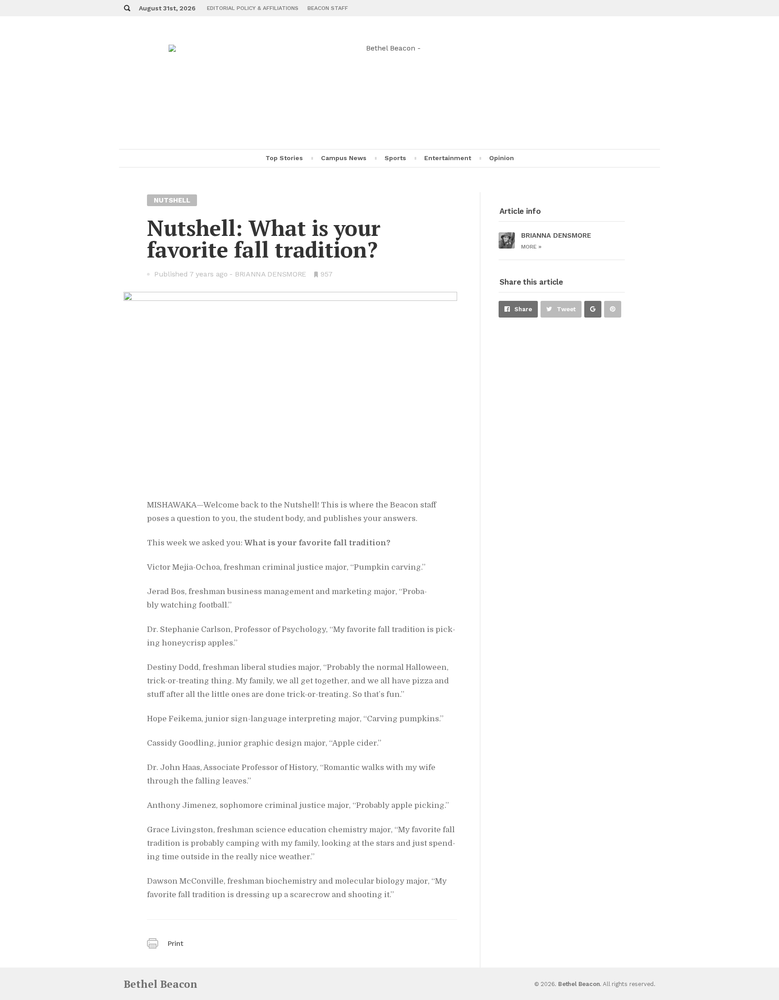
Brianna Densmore (270, 274)
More (531, 247)
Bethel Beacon (160, 984)
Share (523, 309)
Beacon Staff (327, 8)
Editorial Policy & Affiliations (252, 8)
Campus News (344, 157)
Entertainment (447, 157)
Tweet (566, 309)
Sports (395, 157)
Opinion (501, 157)
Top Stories (284, 157)
